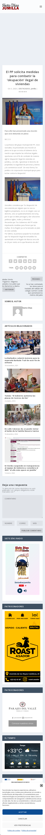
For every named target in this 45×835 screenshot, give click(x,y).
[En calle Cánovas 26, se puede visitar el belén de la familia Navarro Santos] (22, 415)
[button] (41, 785)
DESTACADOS (24, 88)
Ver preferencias (22, 825)
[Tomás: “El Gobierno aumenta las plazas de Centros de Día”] (22, 380)
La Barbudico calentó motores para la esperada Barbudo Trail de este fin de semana (22, 360)
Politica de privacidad (28, 831)
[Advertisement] (22, 36)
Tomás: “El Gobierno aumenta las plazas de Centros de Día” (20, 397)
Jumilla (33, 88)
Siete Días (27, 308)
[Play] (20, 591)
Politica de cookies (14, 831)
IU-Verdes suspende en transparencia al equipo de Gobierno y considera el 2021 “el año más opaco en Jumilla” (22, 468)
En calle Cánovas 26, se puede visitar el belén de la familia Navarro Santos (22, 430)
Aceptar (23, 812)
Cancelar (22, 818)
